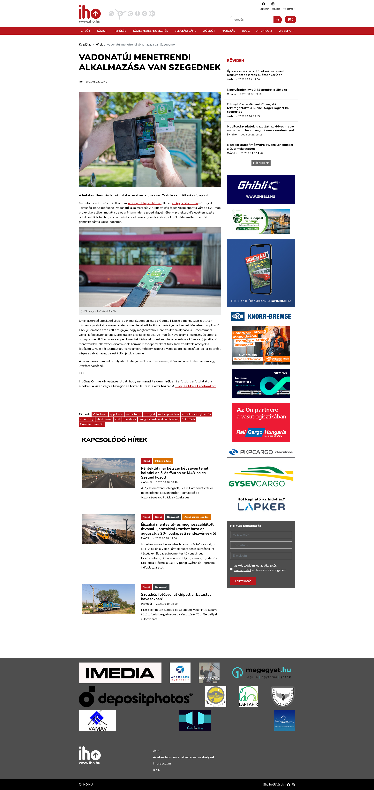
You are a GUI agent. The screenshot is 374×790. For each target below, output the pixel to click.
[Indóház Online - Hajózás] (152, 13)
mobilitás (130, 419)
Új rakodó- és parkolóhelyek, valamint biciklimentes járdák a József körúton (255, 73)
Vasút (85, 31)
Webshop (286, 31)
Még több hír (261, 163)
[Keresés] (277, 19)
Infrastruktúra (163, 460)
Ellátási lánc (185, 31)
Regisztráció (289, 8)
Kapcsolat (264, 8)
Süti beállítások (274, 784)
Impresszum (162, 763)
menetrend (133, 414)
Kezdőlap (85, 44)
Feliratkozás (243, 581)
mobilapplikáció (168, 414)
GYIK (156, 770)
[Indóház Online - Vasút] (111, 13)
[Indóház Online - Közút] (130, 13)
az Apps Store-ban (185, 203)
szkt (117, 419)
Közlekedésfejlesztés (150, 31)
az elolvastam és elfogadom (260, 567)
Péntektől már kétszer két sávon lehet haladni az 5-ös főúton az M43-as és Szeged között (174, 473)
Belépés (276, 8)
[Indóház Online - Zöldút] (144, 13)
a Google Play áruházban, (145, 203)
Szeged (150, 414)
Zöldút (209, 31)
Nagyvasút (173, 516)
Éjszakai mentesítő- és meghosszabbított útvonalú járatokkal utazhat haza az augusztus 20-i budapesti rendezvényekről (178, 529)
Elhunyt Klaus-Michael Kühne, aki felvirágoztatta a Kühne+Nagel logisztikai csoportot (258, 108)
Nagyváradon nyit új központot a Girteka (257, 90)
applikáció (116, 414)
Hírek (99, 44)
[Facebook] (262, 3)
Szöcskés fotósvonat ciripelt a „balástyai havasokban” (177, 597)
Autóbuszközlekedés (196, 516)
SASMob (188, 419)
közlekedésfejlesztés (196, 414)
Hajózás (228, 31)
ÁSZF (157, 751)
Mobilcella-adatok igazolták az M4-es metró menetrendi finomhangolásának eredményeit (260, 128)
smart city (86, 419)
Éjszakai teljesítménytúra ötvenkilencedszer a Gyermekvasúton (260, 147)
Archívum (264, 31)
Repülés (120, 31)
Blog (246, 31)
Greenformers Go (91, 424)
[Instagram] (271, 3)
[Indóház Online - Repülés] (121, 13)
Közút (102, 31)
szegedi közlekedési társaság (159, 419)
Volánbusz (100, 414)
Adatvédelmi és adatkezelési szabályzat (183, 757)
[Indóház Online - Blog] (137, 13)
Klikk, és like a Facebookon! (195, 386)
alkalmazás (104, 419)
